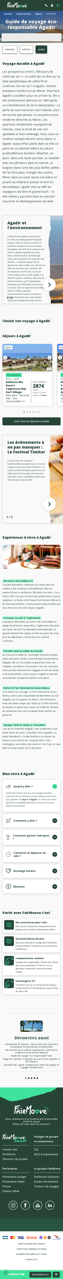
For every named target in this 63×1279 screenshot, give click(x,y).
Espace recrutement (46, 1181)
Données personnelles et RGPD (31, 1254)
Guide (41, 49)
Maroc (38, 13)
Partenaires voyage (14, 1176)
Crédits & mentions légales (31, 1244)
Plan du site (31, 1259)
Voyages (10, 49)
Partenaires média (13, 1181)
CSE (36, 1149)
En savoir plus (40, 1274)
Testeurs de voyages (46, 1186)
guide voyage (23, 13)
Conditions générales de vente (31, 1249)
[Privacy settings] (6, 1273)
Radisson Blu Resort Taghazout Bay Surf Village (16, 387)
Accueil (8, 13)
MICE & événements (46, 1154)
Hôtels (26, 49)
